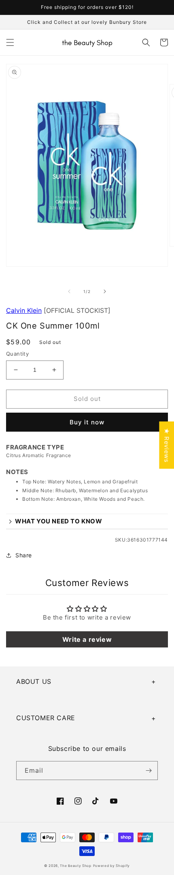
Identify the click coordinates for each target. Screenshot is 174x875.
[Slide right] (105, 291)
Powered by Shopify (111, 866)
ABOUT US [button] (33, 681)
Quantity (17, 353)
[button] (10, 42)
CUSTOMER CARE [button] (45, 718)
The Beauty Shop (75, 866)
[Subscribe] (148, 770)
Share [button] (23, 555)
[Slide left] (69, 291)
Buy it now (87, 422)
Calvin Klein (24, 310)
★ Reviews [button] (166, 445)
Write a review (87, 639)
